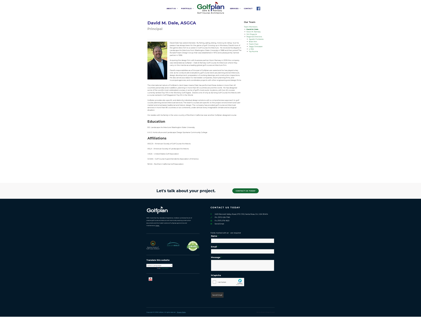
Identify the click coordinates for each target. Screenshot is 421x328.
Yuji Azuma (253, 51)
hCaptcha (216, 275)
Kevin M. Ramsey (253, 32)
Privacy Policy (181, 312)
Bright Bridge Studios (268, 312)
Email (214, 247)
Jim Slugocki (251, 34)
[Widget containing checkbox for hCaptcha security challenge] (227, 282)
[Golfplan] (210, 7)
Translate (165, 268)
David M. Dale (252, 29)
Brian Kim (253, 41)
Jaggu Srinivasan (256, 46)
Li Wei (251, 49)
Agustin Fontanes (256, 39)
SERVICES (234, 8)
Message (216, 257)
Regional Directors (254, 37)
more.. (157, 225)
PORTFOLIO (186, 8)
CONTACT (248, 8)
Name (215, 236)
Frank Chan (253, 44)
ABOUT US (171, 8)
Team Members (250, 27)
